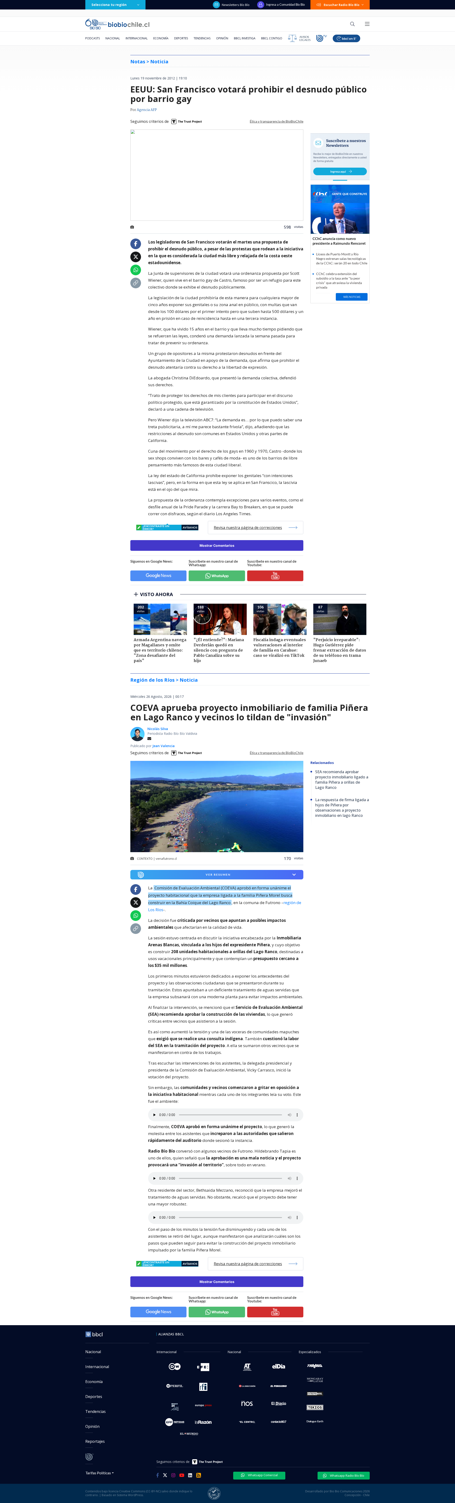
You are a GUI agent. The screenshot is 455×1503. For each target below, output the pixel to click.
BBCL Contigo (271, 38)
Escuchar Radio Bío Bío (341, 5)
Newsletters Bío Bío (236, 5)
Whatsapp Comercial (262, 1475)
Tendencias (202, 38)
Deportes (181, 38)
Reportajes (95, 1441)
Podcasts (92, 38)
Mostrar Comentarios (217, 545)
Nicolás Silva (157, 728)
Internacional (137, 38)
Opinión (222, 38)
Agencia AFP (147, 110)
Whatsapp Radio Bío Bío (346, 1475)
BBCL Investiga (244, 38)
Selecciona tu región (109, 4)
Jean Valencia (163, 746)
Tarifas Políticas (98, 1473)
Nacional (112, 38)
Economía (160, 38)
